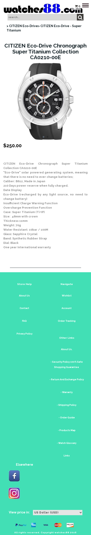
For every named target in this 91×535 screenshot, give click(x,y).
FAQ (24, 321)
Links (67, 455)
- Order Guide (67, 417)
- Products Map (67, 430)
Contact (24, 308)
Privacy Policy (24, 334)
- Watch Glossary (66, 443)
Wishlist (67, 295)
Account (67, 308)
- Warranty (67, 392)
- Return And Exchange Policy (66, 379)
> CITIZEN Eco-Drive (22, 26)
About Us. (66, 349)
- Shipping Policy (66, 405)
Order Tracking (67, 321)
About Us (24, 295)
